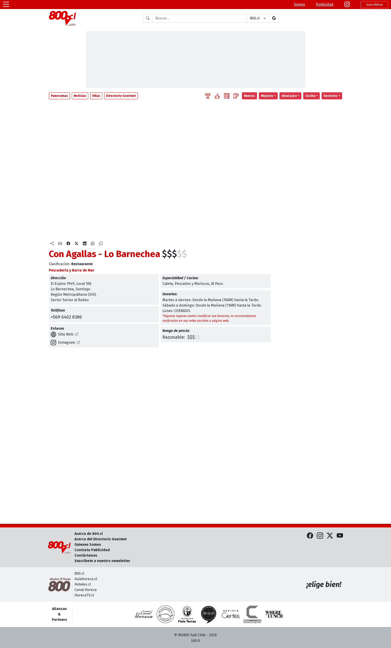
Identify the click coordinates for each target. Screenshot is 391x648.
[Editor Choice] (208, 96)
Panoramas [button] (59, 96)
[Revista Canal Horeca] (144, 614)
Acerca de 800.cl (88, 533)
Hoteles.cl (82, 584)
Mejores (267, 96)
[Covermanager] (252, 614)
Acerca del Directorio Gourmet (100, 539)
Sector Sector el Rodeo (70, 300)
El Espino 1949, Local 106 (71, 283)
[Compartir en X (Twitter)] (76, 244)
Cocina (310, 96)
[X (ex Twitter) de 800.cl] (330, 536)
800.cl (79, 573)
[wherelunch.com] (274, 614)
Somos (299, 4)
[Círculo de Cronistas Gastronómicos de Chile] (165, 614)
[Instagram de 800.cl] (320, 536)
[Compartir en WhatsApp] (93, 244)
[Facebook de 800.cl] (310, 536)
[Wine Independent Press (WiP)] (209, 614)
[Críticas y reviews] (227, 96)
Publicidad (325, 4)
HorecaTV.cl (84, 595)
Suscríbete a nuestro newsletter (102, 561)
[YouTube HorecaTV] (340, 536)
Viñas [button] (96, 96)
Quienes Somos (87, 544)
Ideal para (289, 96)
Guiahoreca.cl (85, 579)
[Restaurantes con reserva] (236, 96)
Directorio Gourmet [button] (121, 96)
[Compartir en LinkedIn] (84, 244)
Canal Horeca (85, 590)
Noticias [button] (80, 96)
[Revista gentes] (231, 614)
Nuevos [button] (249, 96)
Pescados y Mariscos (192, 283)
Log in (195, 640)
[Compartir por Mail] (60, 244)
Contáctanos (85, 555)
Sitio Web (65, 334)
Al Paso (217, 283)
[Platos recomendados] (217, 96)
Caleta (167, 283)
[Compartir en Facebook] (68, 244)
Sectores (330, 96)
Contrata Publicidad (92, 550)
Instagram (66, 342)
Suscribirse (374, 5)
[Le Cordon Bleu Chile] (187, 614)
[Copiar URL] (101, 244)
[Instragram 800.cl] (347, 4)
